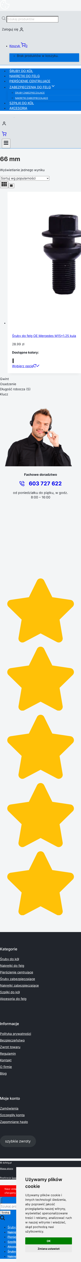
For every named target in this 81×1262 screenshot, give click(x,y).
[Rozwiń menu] (6, 143)
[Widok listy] (11, 185)
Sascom (16, 1177)
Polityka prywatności (15, 1034)
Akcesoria (18, 108)
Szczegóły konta (12, 1115)
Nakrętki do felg (24, 76)
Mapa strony (6, 1168)
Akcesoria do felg (13, 999)
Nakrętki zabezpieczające (31, 98)
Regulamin (8, 1054)
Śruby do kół (21, 71)
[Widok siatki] (4, 184)
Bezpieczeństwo (12, 1040)
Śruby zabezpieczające (30, 92)
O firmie (6, 1067)
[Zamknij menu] (1, 1200)
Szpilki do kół (21, 103)
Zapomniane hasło (14, 1122)
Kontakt (5, 1060)
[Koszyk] (4, 135)
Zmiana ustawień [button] (49, 1248)
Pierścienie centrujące (29, 81)
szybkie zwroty (18, 1141)
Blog (3, 1073)
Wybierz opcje (22, 366)
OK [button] (49, 1241)
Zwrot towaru (10, 1047)
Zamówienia (9, 1108)
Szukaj (5, 1212)
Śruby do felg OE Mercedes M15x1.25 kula (44, 336)
